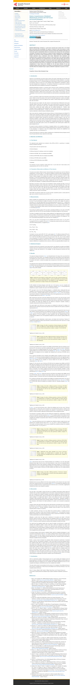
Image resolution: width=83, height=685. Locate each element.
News (50, 8)
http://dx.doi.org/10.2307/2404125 (46, 606)
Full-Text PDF (61, 12)
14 (48, 222)
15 (49, 295)
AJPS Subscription (18, 23)
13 (39, 207)
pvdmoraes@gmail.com (36, 30)
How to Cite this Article (62, 18)
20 (57, 512)
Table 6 (40, 373)
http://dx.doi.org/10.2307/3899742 (38, 590)
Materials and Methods (18, 45)
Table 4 (59, 350)
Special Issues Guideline (19, 36)
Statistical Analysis (17, 49)
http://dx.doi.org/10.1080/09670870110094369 (40, 648)
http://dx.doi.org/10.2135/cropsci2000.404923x (42, 616)
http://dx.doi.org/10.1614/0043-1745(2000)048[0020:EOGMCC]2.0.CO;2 (45, 600)
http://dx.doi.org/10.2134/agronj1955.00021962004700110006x (51, 656)
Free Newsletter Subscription (19, 24)
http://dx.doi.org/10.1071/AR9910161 (51, 644)
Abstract (60, 11)
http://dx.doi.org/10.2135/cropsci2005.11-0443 (56, 671)
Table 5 (35, 373)
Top (15, 39)
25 (60, 553)
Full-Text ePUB (61, 15)
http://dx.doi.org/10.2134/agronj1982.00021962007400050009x (43, 664)
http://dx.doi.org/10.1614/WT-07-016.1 (38, 586)
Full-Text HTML (61, 14)
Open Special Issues (18, 33)
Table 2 (31, 312)
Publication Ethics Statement (19, 27)
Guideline (16, 19)
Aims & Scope (17, 16)
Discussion (16, 53)
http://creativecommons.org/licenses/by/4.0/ (37, 35)
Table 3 (54, 350)
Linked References (62, 16)
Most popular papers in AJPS (19, 26)
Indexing (16, 13)
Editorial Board (17, 17)
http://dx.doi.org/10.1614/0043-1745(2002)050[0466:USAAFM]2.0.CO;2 (44, 624)
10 (38, 123)
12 (37, 207)
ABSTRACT (16, 41)
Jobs (66, 8)
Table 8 (31, 461)
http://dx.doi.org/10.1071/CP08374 (57, 594)
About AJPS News (18, 29)
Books (33, 8)
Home (17, 8)
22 (30, 521)
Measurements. (17, 47)
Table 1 (59, 286)
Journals (26, 8)
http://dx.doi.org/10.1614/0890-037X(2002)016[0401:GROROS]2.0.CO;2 (45, 628)
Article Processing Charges (19, 20)
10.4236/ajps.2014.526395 (34, 13)
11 (45, 130)
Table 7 (31, 421)
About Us (58, 8)
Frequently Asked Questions (19, 30)
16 (33, 250)
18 (65, 499)
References (16, 56)
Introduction (16, 43)
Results (15, 51)
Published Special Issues (19, 35)
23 (31, 521)
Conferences (42, 8)
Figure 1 (31, 266)
